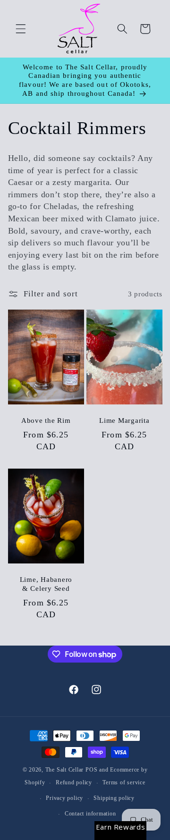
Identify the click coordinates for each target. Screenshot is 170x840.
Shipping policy (114, 798)
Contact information (90, 813)
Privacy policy (64, 798)
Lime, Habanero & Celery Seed (45, 584)
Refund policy (74, 782)
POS (91, 769)
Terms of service (123, 782)
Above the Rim (45, 420)
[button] (20, 28)
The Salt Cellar (64, 769)
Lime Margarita (124, 420)
